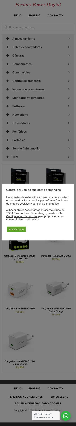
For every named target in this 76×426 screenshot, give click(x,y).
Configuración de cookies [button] (21, 216)
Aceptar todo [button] (16, 229)
